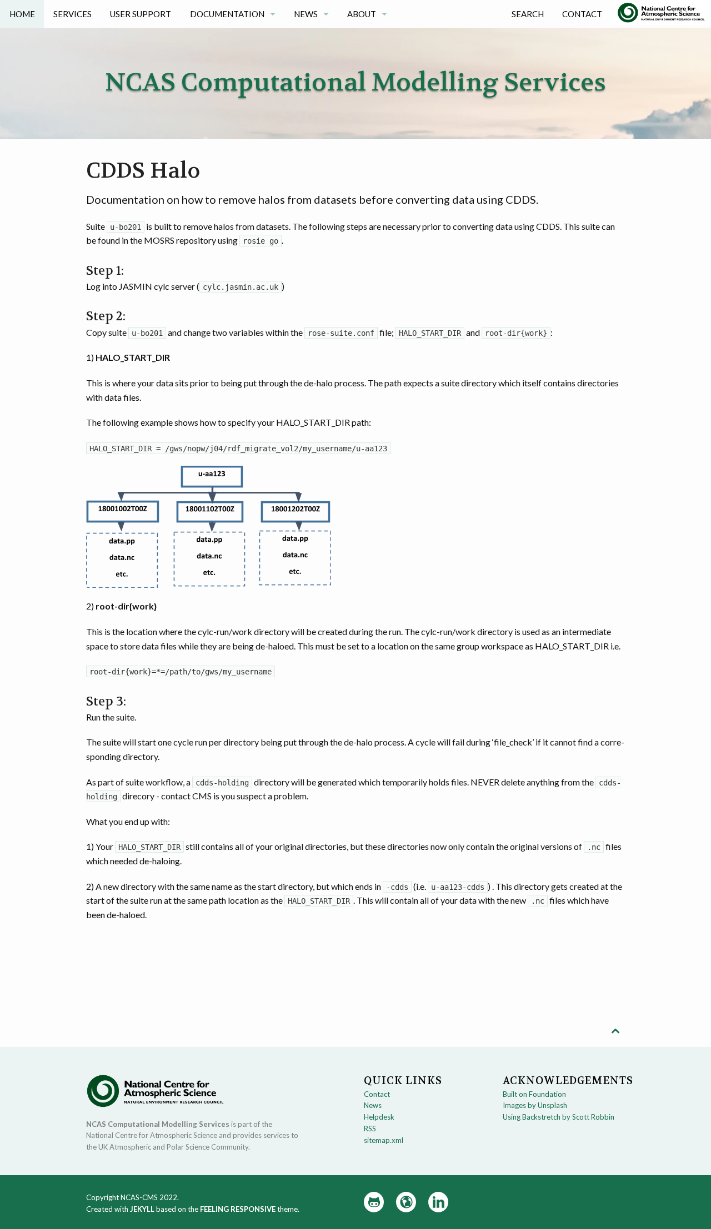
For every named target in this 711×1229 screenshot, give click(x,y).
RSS (370, 1128)
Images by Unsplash (535, 1105)
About (361, 14)
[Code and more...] (374, 1202)
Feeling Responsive (238, 1209)
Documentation (227, 14)
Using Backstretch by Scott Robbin (558, 1116)
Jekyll (142, 1209)
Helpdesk (379, 1116)
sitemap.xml (383, 1140)
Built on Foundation (534, 1094)
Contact (582, 14)
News (306, 14)
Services (72, 14)
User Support (140, 14)
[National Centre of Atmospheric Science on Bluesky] (406, 1202)
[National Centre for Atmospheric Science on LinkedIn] (438, 1202)
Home (22, 14)
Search (528, 14)
